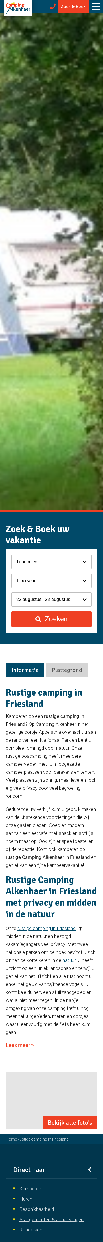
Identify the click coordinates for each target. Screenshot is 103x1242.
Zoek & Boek (73, 6)
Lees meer (20, 1045)
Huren (25, 1199)
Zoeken (55, 619)
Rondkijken (30, 1230)
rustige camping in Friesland (46, 928)
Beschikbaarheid (36, 1209)
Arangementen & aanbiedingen (51, 1219)
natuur (69, 960)
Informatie (25, 670)
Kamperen (30, 1188)
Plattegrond (67, 670)
